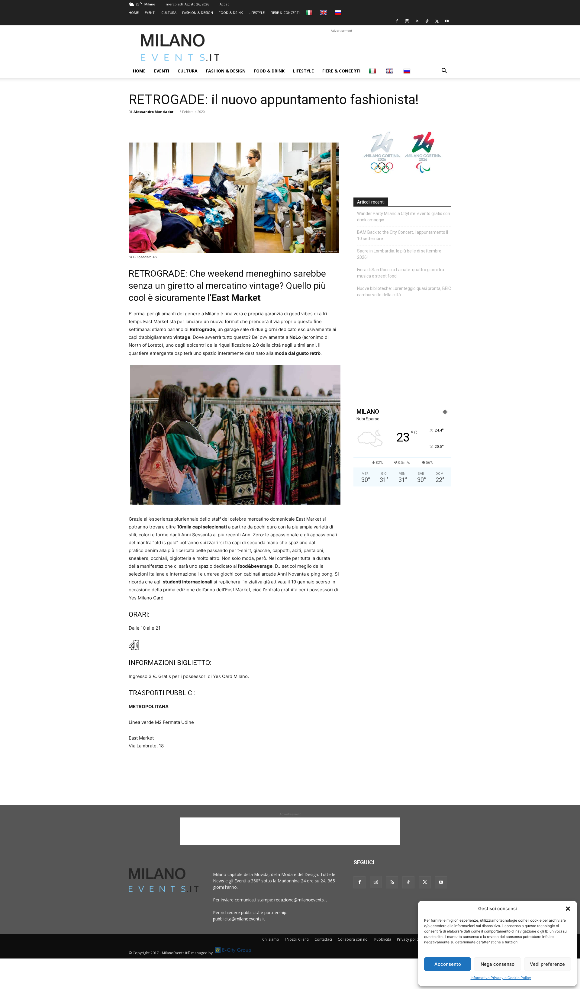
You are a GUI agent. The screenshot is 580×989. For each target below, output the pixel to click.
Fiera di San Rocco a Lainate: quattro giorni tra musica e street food (400, 272)
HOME (134, 12)
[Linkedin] (176, 125)
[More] (204, 125)
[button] (568, 909)
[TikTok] (426, 21)
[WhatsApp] (162, 125)
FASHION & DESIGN (197, 12)
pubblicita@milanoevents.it (239, 919)
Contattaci (323, 939)
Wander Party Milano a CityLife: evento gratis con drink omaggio (403, 216)
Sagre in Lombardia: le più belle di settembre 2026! (399, 254)
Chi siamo (270, 939)
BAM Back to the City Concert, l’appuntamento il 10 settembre (402, 235)
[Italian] (309, 12)
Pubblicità (382, 939)
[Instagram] (406, 21)
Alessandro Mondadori (154, 111)
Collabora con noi (353, 939)
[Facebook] (396, 21)
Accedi (225, 4)
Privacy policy (408, 939)
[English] (324, 12)
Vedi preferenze (547, 964)
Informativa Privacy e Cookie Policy (501, 977)
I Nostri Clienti (297, 939)
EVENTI (150, 12)
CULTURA (168, 12)
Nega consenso (497, 964)
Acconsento (447, 964)
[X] (436, 21)
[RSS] (416, 21)
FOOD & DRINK (231, 12)
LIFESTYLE (257, 12)
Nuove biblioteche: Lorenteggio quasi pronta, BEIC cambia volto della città (404, 291)
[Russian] (338, 12)
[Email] (190, 125)
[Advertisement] (341, 47)
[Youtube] (446, 21)
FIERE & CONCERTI (285, 12)
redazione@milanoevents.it (300, 900)
